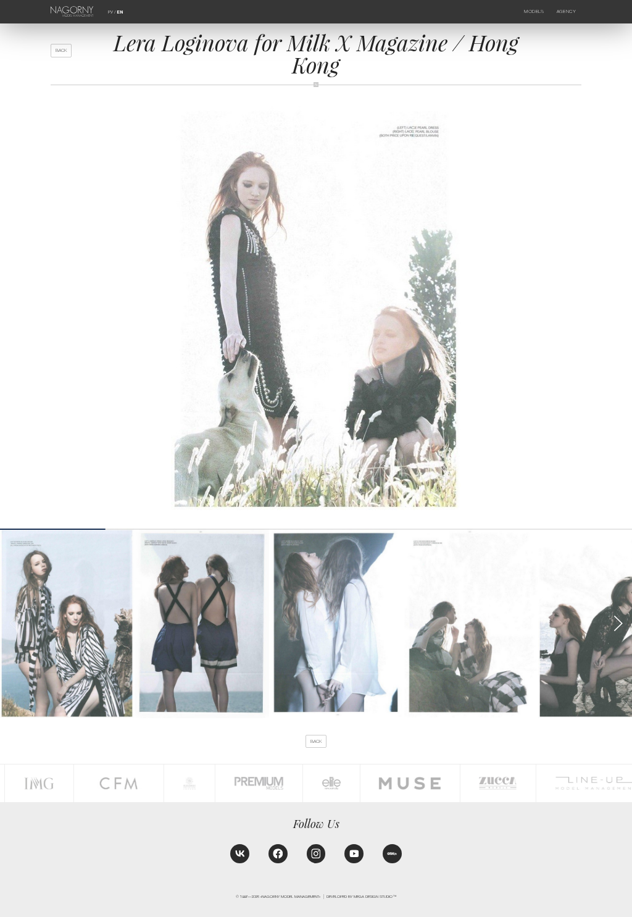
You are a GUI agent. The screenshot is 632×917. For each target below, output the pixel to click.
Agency (566, 11)
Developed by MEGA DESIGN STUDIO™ (361, 896)
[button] (617, 623)
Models (534, 11)
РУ (110, 12)
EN (120, 12)
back (61, 50)
